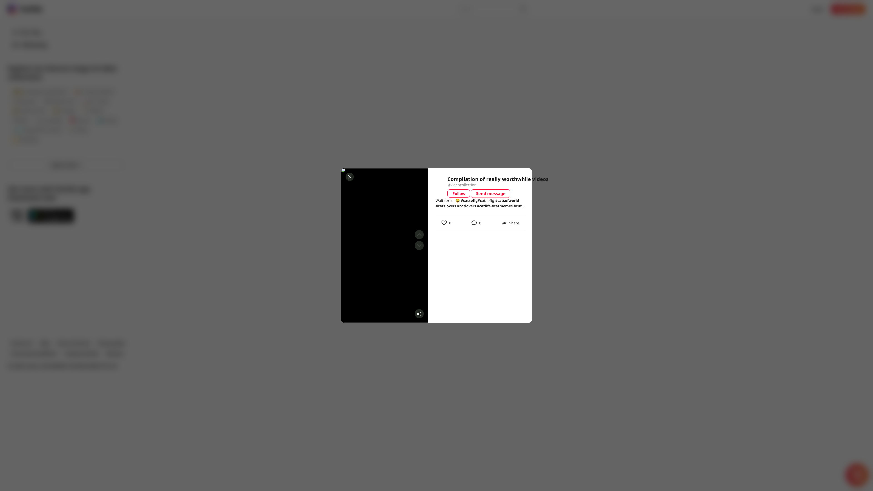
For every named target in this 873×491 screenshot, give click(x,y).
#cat (465, 200)
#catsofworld (507, 200)
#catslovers (446, 205)
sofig (469, 200)
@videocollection (462, 184)
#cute (519, 205)
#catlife (484, 205)
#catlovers (466, 205)
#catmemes (502, 205)
